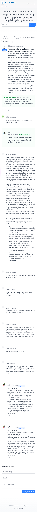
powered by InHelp (18, 508)
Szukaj (32, 25)
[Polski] (28, 4)
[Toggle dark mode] (32, 4)
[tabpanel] (18, 286)
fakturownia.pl (4, 6)
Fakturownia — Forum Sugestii (5, 37)
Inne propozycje (16, 37)
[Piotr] (4, 133)
